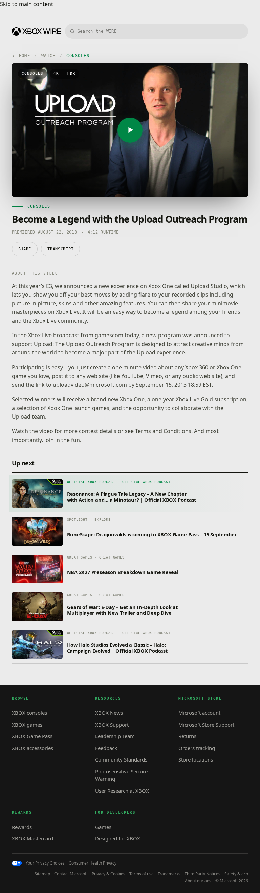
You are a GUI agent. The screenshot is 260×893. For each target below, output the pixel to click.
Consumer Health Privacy (92, 863)
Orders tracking (196, 748)
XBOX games (27, 724)
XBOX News (109, 712)
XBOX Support (112, 724)
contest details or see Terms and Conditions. (136, 431)
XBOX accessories (32, 748)
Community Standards (121, 759)
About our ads (198, 881)
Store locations (195, 759)
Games (103, 827)
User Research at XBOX (122, 790)
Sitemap (42, 874)
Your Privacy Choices (45, 863)
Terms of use (141, 874)
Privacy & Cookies (108, 874)
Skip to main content (26, 4)
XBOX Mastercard (32, 838)
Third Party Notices (202, 874)
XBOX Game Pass (32, 736)
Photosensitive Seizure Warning (121, 775)
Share (24, 249)
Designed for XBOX (117, 838)
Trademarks (169, 874)
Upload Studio (209, 286)
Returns (187, 736)
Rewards (22, 827)
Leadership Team (115, 736)
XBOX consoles (29, 712)
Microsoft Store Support (206, 724)
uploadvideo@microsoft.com (90, 384)
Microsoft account (199, 712)
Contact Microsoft (71, 874)
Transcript (60, 249)
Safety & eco (236, 874)
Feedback (106, 748)
